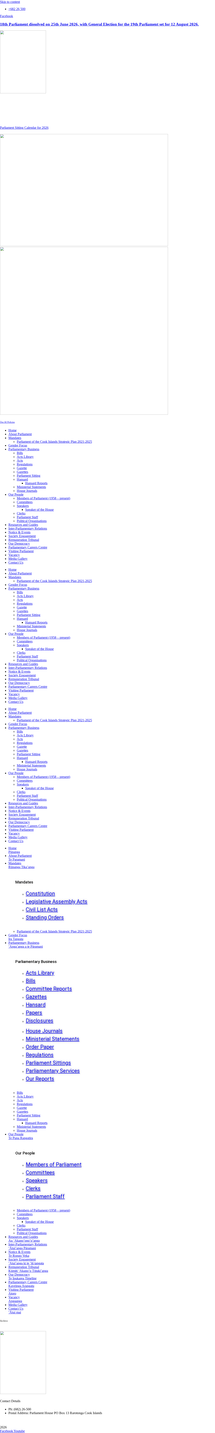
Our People (16, 494)
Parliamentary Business (23, 449)
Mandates (14, 438)
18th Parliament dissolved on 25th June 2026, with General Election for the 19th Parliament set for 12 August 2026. (99, 24)
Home (12, 430)
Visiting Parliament (21, 551)
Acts (20, 460)
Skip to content (10, 2)
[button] (111, 865)
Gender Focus (17, 445)
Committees (25, 502)
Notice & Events (19, 532)
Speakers (23, 506)
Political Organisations (32, 521)
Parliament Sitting (28, 475)
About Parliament (20, 434)
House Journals (27, 490)
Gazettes (22, 472)
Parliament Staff (27, 517)
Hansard (22, 479)
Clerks (21, 513)
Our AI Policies (7, 422)
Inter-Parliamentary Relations (27, 528)
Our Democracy (19, 543)
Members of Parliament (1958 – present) (43, 498)
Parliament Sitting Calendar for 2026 (24, 127)
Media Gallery (18, 558)
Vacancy (14, 555)
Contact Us (15, 562)
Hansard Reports (36, 483)
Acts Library (25, 457)
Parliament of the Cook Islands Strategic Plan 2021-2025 (54, 441)
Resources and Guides (23, 524)
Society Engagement (22, 536)
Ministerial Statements (31, 487)
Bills (20, 453)
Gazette (22, 468)
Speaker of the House (39, 509)
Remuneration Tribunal (23, 540)
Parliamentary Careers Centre (27, 547)
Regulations (25, 464)
